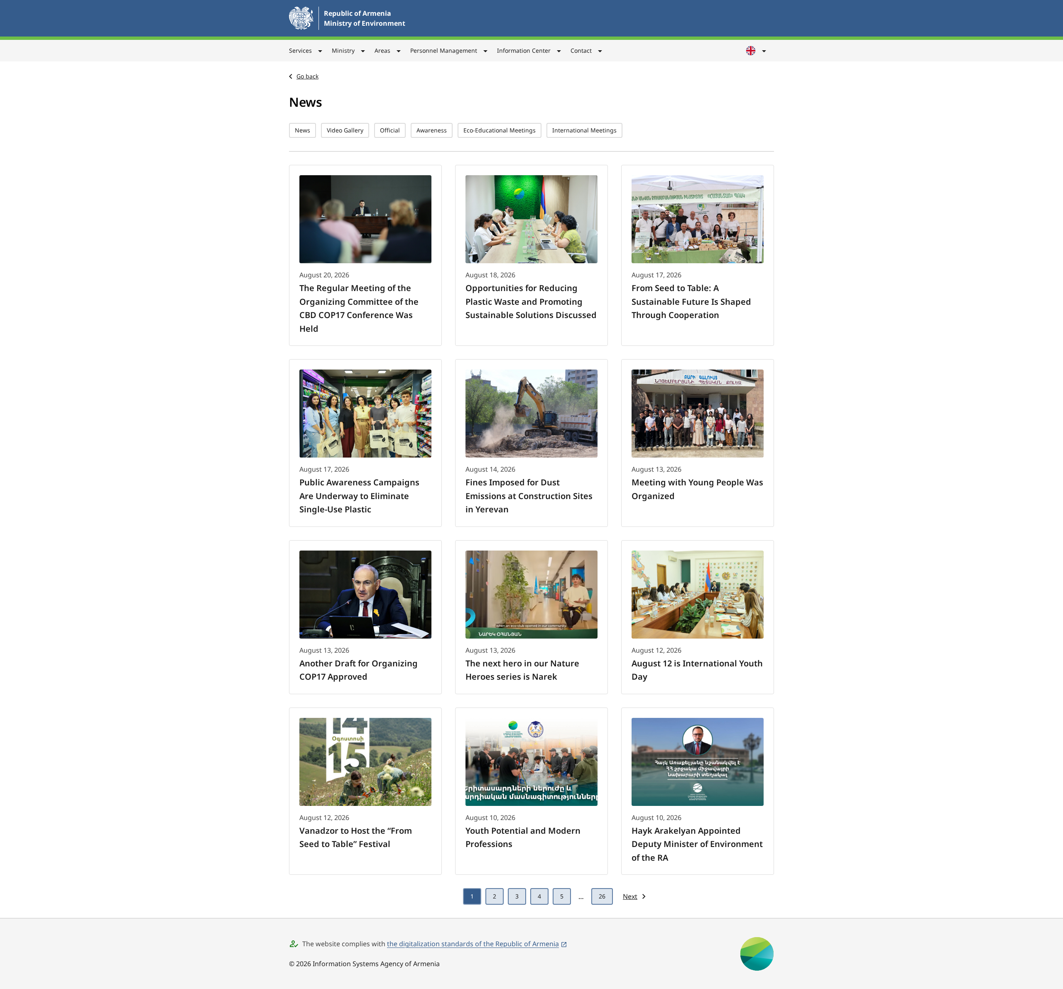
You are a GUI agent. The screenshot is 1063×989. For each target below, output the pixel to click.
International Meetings (584, 130)
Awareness (431, 130)
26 (602, 896)
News (302, 130)
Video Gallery (345, 130)
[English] (756, 50)
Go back (307, 76)
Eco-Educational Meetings (499, 130)
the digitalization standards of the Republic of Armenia (473, 943)
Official (390, 130)
